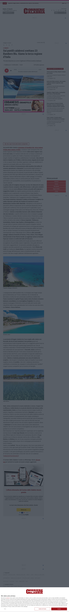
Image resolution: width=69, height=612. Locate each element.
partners (8, 597)
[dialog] (34, 599)
